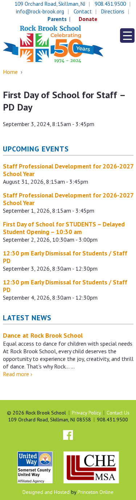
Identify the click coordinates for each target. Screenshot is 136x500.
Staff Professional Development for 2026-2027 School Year (68, 170)
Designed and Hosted (46, 492)
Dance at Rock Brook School (43, 335)
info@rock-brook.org (40, 11)
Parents (57, 19)
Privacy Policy (86, 412)
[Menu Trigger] (127, 35)
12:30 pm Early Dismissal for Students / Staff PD (65, 257)
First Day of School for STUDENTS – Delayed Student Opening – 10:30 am (64, 228)
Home (10, 71)
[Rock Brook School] (53, 43)
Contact (83, 11)
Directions (112, 11)
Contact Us (118, 412)
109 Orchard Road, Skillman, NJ (50, 3)
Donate (88, 19)
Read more (17, 374)
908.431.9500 (110, 3)
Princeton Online (96, 492)
